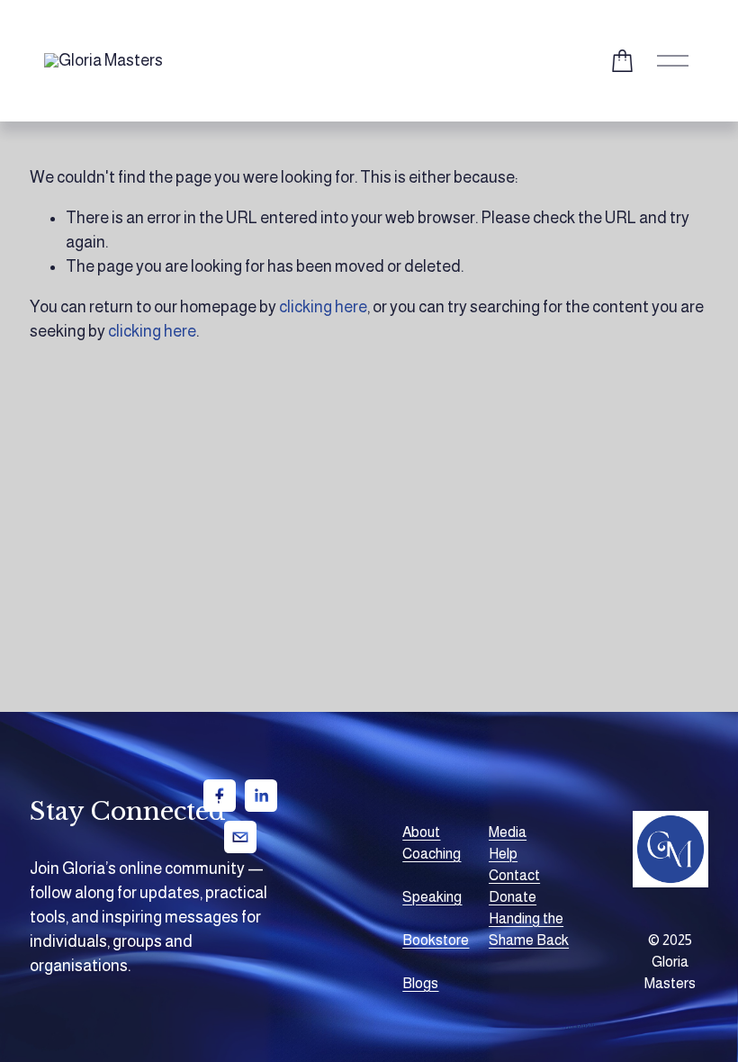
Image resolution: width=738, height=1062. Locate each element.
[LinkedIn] (261, 795)
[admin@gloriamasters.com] (240, 837)
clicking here (323, 307)
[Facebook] (219, 795)
